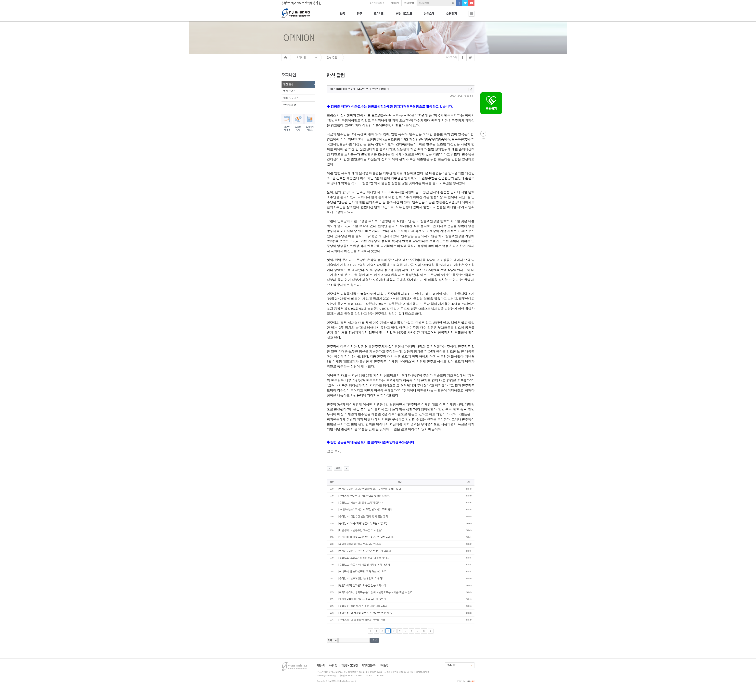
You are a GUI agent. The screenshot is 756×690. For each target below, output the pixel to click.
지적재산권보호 (369, 665)
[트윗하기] (470, 57)
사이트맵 (395, 3)
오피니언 (379, 15)
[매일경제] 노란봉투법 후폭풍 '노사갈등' (360, 530)
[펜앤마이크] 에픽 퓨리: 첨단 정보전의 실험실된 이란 (366, 537)
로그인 (372, 3)
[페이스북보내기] (463, 57)
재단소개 (321, 665)
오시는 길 (384, 665)
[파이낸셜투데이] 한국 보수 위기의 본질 (359, 544)
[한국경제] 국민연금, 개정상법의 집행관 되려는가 (364, 495)
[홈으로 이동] (285, 57)
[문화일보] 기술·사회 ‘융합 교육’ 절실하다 (360, 502)
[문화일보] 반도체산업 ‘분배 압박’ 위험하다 (361, 578)
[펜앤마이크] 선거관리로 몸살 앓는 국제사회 (362, 585)
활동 (342, 15)
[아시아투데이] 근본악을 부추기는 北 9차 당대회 (364, 550)
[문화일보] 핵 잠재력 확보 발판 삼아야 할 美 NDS (365, 612)
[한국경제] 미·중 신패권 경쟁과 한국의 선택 (361, 619)
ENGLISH (409, 3)
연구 (359, 15)
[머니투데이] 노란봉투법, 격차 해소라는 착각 (362, 571)
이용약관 (333, 665)
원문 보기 (334, 451)
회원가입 (381, 3)
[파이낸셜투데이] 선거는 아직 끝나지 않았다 (362, 599)
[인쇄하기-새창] (471, 89)
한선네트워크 (404, 15)
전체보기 (468, 15)
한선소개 (429, 15)
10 (424, 630)
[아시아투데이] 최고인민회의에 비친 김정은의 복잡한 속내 (369, 488)
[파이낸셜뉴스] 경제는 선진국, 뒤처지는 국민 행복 (365, 509)
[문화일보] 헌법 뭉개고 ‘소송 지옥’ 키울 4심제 (362, 606)
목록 (338, 468)
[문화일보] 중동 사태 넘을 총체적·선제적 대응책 (364, 564)
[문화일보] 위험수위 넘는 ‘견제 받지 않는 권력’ (363, 516)
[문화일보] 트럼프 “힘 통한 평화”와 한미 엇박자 (363, 557)
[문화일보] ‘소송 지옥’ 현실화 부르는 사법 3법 (362, 523)
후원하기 (451, 15)
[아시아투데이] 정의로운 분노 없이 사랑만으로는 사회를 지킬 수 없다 (375, 592)
